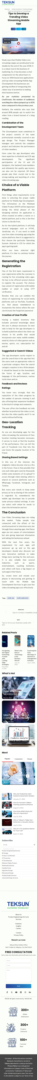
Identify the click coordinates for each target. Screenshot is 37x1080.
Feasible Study (6, 868)
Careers (18, 928)
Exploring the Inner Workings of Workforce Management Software (31, 655)
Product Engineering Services (11, 850)
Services (18, 919)
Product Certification (8, 855)
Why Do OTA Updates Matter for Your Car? (24, 830)
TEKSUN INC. (28, 999)
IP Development (7, 860)
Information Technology (10, 39)
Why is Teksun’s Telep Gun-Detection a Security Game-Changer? (23, 821)
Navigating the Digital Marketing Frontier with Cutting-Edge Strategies (6, 657)
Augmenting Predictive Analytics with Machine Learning (18, 739)
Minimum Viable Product (9, 863)
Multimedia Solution (8, 865)
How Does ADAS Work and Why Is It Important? (22, 812)
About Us (18, 914)
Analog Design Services (9, 875)
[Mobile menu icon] (33, 3)
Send (18, 986)
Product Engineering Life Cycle (18, 917)
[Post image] (5, 642)
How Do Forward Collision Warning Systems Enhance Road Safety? (23, 804)
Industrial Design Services (10, 878)
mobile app (11, 598)
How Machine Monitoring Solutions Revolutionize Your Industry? (16, 693)
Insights (18, 926)
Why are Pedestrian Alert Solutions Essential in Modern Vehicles (15, 777)
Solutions (18, 923)
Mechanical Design (8, 873)
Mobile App (7, 42)
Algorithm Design (7, 870)
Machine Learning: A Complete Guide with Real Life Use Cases (17, 717)
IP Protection (6, 858)
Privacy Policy (18, 935)
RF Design (5, 853)
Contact (18, 933)
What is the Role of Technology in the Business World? (18, 655)
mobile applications (22, 598)
